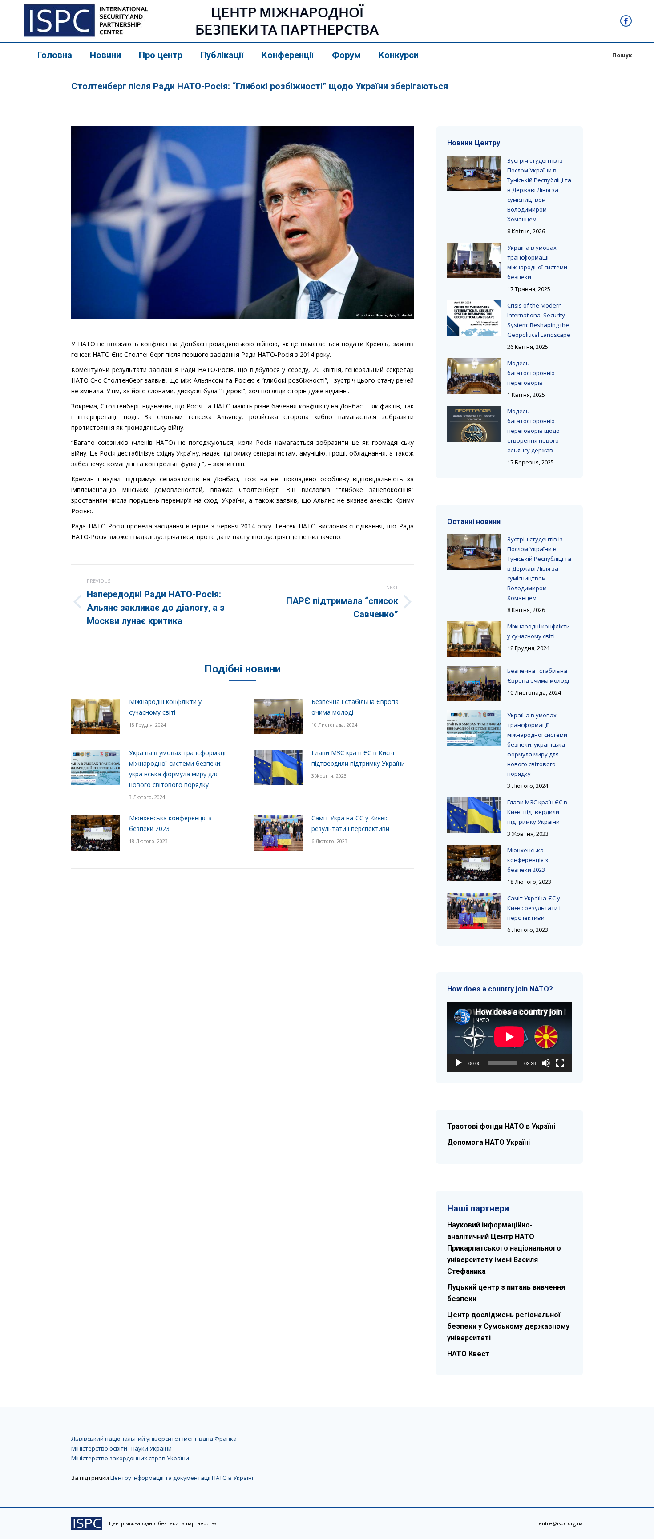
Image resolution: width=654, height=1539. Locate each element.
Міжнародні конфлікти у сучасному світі (165, 706)
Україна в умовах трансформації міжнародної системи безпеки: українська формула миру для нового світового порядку (178, 768)
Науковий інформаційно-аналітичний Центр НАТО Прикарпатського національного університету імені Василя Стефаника (504, 1248)
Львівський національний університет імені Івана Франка (154, 1439)
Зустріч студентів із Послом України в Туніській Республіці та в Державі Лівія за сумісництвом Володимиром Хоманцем (539, 189)
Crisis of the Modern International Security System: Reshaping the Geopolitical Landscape (538, 320)
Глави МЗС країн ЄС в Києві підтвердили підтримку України (358, 758)
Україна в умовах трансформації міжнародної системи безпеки (537, 262)
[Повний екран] (560, 1063)
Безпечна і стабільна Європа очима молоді (355, 706)
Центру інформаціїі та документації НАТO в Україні (181, 1478)
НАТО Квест (468, 1354)
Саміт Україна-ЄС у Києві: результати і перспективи (350, 823)
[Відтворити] (458, 1063)
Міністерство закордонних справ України (130, 1458)
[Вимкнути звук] (545, 1063)
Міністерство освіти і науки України (121, 1448)
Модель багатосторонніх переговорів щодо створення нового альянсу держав (533, 430)
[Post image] (95, 716)
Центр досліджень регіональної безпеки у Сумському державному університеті (508, 1326)
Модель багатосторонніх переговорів (531, 373)
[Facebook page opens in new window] (626, 21)
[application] (509, 1037)
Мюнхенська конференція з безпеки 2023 (170, 823)
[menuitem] (55, 55)
